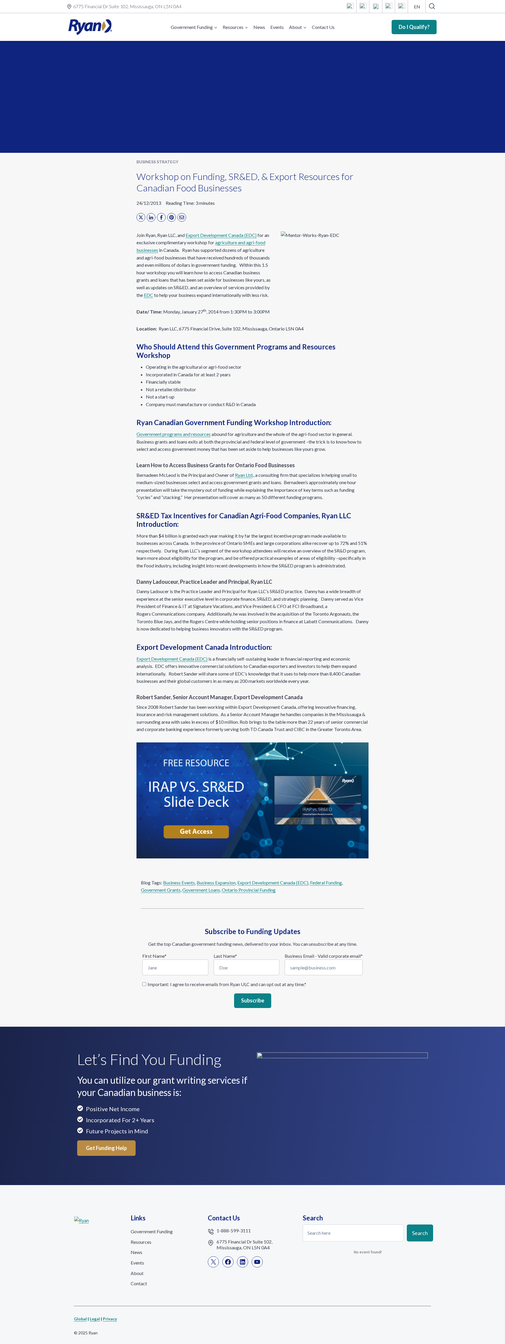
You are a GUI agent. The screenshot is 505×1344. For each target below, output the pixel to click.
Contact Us (323, 27)
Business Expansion (216, 882)
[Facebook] (363, 6)
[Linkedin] (375, 6)
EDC (148, 295)
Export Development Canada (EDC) (221, 235)
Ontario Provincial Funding (249, 890)
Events (277, 27)
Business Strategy (157, 161)
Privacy (110, 1318)
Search (420, 1233)
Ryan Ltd (243, 475)
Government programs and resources (173, 434)
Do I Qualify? (414, 27)
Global (80, 1318)
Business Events (179, 882)
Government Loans (201, 890)
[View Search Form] (432, 6)
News (259, 27)
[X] (350, 6)
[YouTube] (388, 6)
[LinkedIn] (151, 217)
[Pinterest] (171, 217)
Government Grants (161, 890)
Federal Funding (326, 882)
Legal (95, 1318)
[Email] (401, 6)
